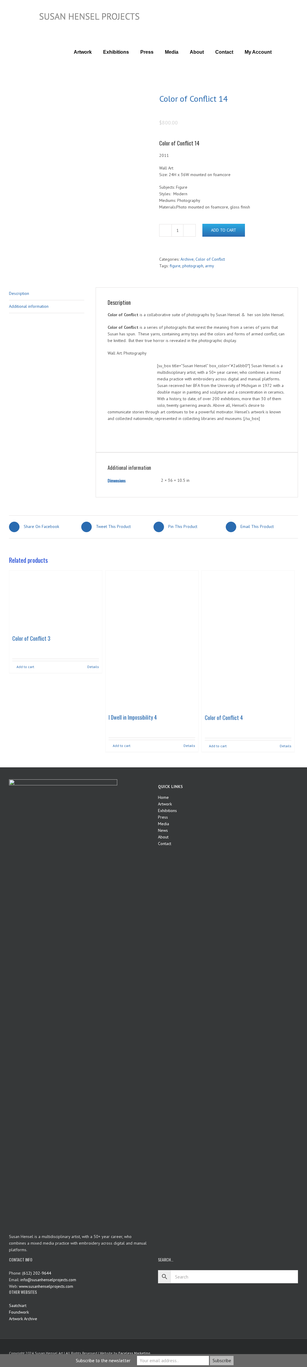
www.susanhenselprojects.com (46, 1286)
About (163, 837)
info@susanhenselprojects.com (48, 1279)
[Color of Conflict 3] (55, 601)
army (209, 265)
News (163, 830)
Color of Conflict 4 (224, 717)
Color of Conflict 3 (31, 638)
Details (93, 666)
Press (163, 817)
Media (163, 823)
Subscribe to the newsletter (103, 1360)
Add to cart (223, 230)
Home (163, 797)
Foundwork (19, 1312)
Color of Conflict (210, 259)
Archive (187, 259)
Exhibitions (167, 810)
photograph (192, 265)
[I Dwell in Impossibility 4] (152, 641)
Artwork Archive (23, 1318)
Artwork (165, 804)
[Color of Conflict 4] (248, 641)
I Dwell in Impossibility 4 (133, 717)
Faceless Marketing (134, 1353)
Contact (164, 843)
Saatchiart (17, 1305)
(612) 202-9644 (36, 1273)
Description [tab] (19, 293)
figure (175, 265)
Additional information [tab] (29, 306)
